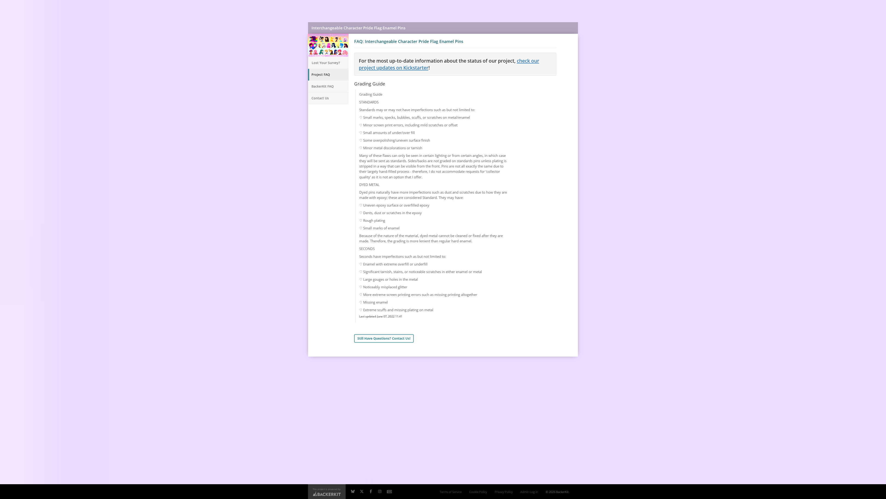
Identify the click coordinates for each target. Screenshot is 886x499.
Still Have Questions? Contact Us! (383, 338)
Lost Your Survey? (326, 63)
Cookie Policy (478, 492)
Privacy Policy (504, 492)
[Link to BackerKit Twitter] (362, 492)
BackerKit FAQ (322, 86)
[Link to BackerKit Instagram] (380, 492)
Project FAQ (320, 74)
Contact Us (320, 98)
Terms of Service (451, 492)
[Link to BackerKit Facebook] (371, 492)
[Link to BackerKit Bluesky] (353, 492)
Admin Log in (529, 492)
